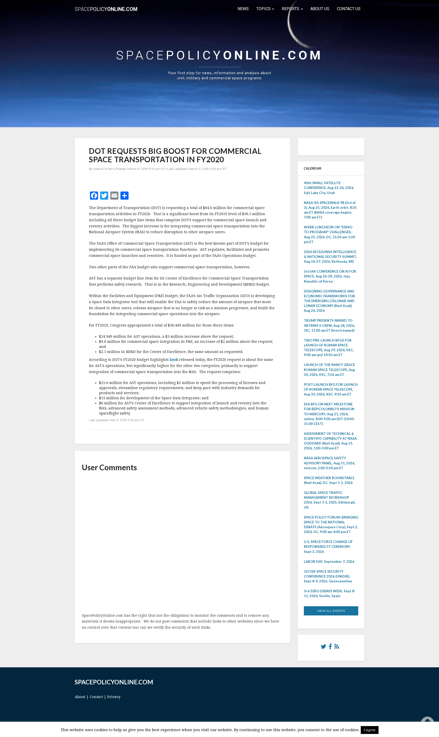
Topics (264, 8)
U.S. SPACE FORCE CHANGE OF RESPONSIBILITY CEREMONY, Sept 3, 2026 (328, 546)
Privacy (113, 697)
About (80, 697)
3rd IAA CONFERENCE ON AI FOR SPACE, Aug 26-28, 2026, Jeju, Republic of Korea (330, 276)
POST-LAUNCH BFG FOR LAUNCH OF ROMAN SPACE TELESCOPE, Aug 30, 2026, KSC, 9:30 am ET (331, 389)
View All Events (331, 611)
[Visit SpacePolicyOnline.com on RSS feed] (336, 648)
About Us (319, 8)
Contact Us (348, 8)
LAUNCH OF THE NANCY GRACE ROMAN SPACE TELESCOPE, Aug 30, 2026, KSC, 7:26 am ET (329, 369)
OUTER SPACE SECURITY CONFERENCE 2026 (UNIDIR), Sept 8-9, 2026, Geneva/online (328, 576)
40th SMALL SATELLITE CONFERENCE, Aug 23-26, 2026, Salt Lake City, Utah (329, 188)
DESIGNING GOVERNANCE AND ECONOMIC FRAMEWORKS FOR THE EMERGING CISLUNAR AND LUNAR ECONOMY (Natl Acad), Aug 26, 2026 (329, 301)
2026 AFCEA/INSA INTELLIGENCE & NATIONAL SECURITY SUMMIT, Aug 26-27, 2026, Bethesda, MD (330, 256)
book (174, 360)
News (243, 8)
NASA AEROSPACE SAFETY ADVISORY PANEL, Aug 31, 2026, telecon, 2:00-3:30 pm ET (329, 463)
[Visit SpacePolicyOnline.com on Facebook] (330, 648)
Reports (291, 8)
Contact (96, 697)
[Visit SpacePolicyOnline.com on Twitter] (323, 648)
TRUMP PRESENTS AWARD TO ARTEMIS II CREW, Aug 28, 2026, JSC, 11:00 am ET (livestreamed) (329, 325)
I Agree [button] (369, 730)
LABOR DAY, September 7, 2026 (329, 561)
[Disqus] (182, 542)
